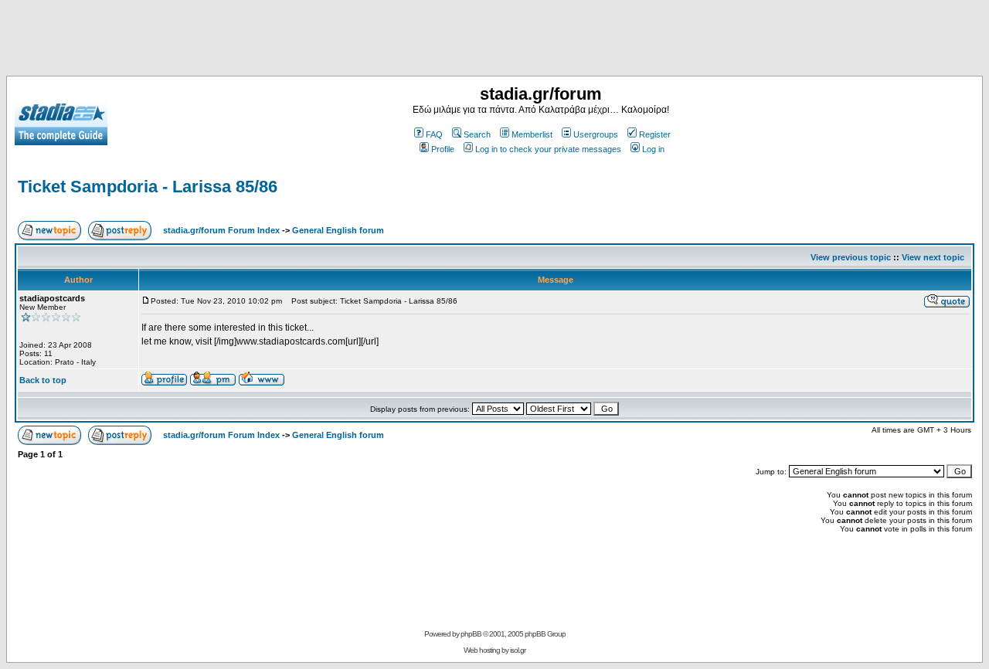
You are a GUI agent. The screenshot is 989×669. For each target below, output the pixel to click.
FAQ (434, 134)
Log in (653, 149)
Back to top (42, 380)
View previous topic (851, 257)
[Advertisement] (494, 41)
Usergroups (595, 134)
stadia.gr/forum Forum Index (221, 230)
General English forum (338, 230)
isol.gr (517, 650)
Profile (442, 149)
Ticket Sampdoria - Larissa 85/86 (147, 186)
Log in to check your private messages (548, 149)
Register (655, 134)
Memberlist (531, 134)
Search (477, 134)
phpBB (471, 634)
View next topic (933, 257)
